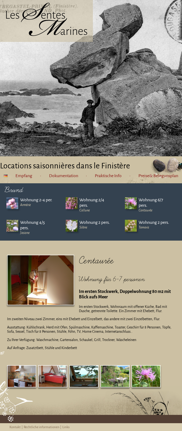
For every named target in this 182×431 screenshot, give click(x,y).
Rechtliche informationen (41, 427)
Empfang (23, 175)
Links (66, 427)
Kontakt (15, 427)
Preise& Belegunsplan (158, 175)
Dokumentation (63, 175)
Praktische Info (108, 175)
